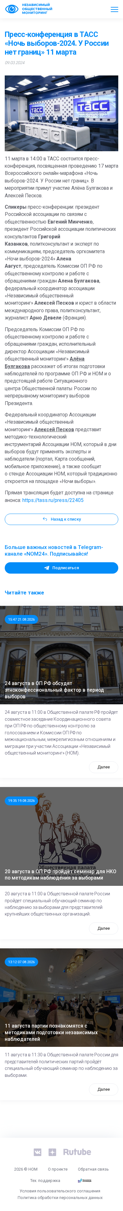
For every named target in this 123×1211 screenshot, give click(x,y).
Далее (103, 767)
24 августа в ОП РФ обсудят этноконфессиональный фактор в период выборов (54, 690)
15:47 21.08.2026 (21, 619)
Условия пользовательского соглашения (60, 1191)
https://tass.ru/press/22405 (53, 500)
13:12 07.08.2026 (21, 962)
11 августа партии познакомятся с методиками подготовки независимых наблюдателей (51, 1032)
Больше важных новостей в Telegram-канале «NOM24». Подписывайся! (54, 550)
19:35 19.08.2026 (21, 800)
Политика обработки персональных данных (60, 1197)
